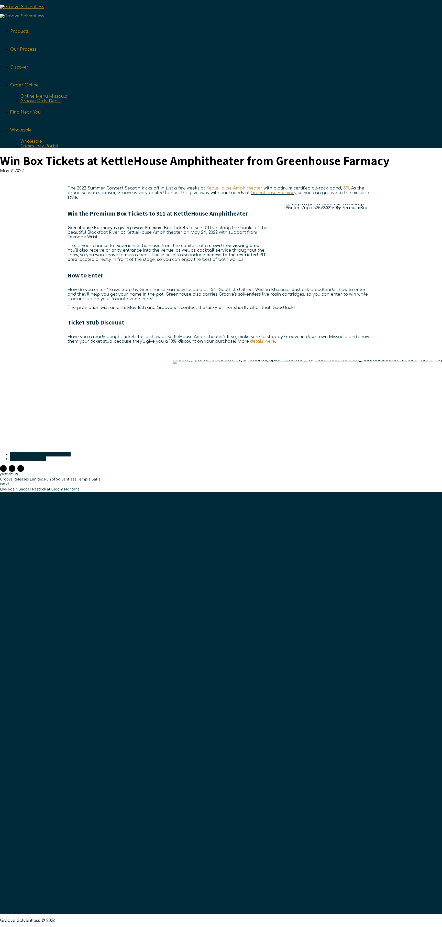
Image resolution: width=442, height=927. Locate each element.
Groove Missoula (334, 670)
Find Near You (25, 112)
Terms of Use (200, 731)
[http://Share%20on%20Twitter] (12, 468)
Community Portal (39, 146)
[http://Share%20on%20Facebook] (3, 468)
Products (19, 31)
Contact (194, 679)
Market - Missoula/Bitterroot (40, 454)
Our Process (23, 49)
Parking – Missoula (336, 687)
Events (193, 748)
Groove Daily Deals (40, 101)
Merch (323, 696)
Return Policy (200, 722)
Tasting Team (200, 670)
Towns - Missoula (28, 458)
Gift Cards (196, 713)
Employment (199, 696)
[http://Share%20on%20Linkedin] (20, 468)
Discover (19, 67)
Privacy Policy (200, 740)
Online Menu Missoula (44, 96)
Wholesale (21, 130)
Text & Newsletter (204, 661)
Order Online (24, 85)
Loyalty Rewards (203, 687)
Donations (197, 705)
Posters (325, 679)
